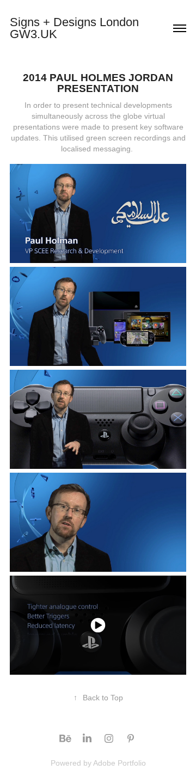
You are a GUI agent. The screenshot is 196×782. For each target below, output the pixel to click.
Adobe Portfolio (119, 763)
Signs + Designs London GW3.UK (76, 28)
